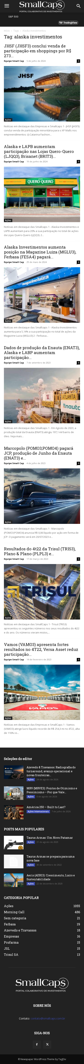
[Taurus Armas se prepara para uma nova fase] (13, 861)
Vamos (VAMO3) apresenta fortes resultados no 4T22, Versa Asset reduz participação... (41, 649)
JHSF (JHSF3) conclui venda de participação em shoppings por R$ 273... (37, 50)
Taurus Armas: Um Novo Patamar (50, 838)
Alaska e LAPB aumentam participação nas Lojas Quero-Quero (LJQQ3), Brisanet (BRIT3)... (39, 151)
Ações (8, 119)
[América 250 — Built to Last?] (13, 812)
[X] (47, 1045)
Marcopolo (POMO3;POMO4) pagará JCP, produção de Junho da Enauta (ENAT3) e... (38, 453)
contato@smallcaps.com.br (48, 1018)
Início (7, 30)
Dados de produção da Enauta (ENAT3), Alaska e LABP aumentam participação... (42, 352)
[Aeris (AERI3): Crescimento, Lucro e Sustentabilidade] (13, 880)
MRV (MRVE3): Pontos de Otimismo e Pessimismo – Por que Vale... (52, 790)
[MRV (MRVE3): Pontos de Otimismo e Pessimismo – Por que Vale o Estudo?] (13, 793)
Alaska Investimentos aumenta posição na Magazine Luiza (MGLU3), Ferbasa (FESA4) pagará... (40, 252)
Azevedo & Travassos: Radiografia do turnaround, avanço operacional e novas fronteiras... (51, 771)
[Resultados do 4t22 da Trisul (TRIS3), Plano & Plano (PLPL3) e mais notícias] (42, 592)
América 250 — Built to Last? (46, 807)
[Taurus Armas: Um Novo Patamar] (13, 842)
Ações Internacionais (38, 811)
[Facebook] (37, 1045)
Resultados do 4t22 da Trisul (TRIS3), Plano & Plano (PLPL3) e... (40, 551)
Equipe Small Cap (14, 60)
